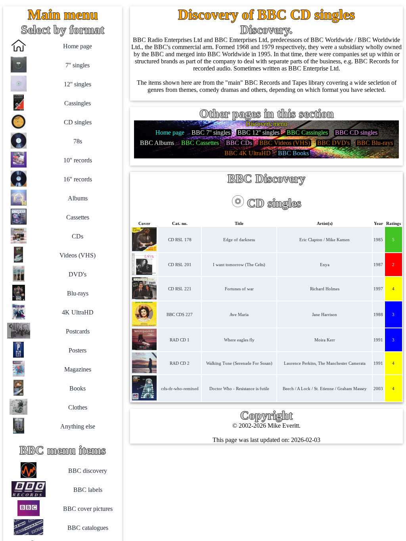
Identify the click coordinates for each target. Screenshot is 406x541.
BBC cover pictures (88, 508)
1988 (378, 314)
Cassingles (77, 103)
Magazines (77, 369)
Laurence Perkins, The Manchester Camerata (325, 363)
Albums (78, 198)
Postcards (78, 331)
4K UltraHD (78, 312)
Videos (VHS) (77, 255)
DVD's (77, 274)
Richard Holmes (324, 288)
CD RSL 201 (180, 264)
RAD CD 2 (180, 363)
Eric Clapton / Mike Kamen (324, 239)
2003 (378, 388)
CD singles (78, 122)
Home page (77, 46)
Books (77, 388)
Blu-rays (77, 293)
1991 (378, 339)
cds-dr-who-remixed (180, 388)
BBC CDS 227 (180, 314)
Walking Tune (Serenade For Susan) (239, 363)
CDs (77, 236)
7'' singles (77, 65)
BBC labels (87, 489)
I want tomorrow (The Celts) (239, 264)
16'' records (77, 179)
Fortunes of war (239, 288)
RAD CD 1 (180, 339)
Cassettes (77, 217)
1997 (378, 288)
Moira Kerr (324, 339)
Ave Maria (239, 314)
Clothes (77, 407)
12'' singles (77, 84)
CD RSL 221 (180, 288)
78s (77, 141)
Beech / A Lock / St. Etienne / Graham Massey (325, 388)
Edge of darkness (239, 239)
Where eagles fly (239, 339)
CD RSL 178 (180, 239)
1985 (378, 239)
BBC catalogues (87, 527)
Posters (77, 350)
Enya (324, 264)
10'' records (77, 160)
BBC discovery (87, 470)
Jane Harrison (324, 314)
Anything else (77, 426)
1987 (378, 264)
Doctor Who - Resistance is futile (239, 388)
